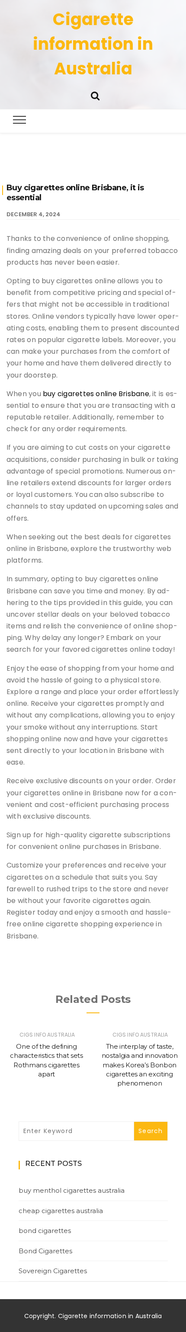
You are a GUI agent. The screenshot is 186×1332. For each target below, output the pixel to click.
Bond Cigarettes (45, 1251)
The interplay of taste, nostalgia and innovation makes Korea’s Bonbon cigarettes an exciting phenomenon (140, 1064)
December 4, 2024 (33, 214)
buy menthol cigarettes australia (72, 1190)
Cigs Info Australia (47, 1034)
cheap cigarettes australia (61, 1211)
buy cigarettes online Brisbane (96, 394)
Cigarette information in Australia (93, 44)
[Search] (95, 95)
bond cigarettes (45, 1230)
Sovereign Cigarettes (53, 1271)
